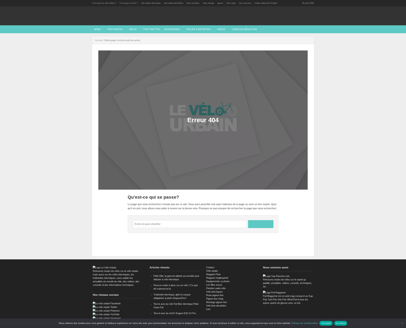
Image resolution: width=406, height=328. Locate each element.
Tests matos (115, 29)
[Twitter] (105, 307)
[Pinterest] (106, 310)
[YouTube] (106, 314)
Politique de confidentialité (304, 323)
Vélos (132, 29)
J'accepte (326, 323)
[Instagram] (107, 318)
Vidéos (221, 29)
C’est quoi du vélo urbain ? (104, 3)
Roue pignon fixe (214, 295)
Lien (208, 309)
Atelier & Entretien (198, 29)
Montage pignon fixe (216, 302)
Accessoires (172, 29)
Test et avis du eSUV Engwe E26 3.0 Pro (175, 313)
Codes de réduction (244, 29)
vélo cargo (231, 3)
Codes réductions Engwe (265, 3)
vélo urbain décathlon (173, 3)
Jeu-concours (245, 3)
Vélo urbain (212, 270)
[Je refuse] (402, 323)
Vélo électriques (214, 291)
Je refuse (341, 323)
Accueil (98, 40)
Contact (210, 267)
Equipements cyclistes (218, 281)
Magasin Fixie (213, 274)
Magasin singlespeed (217, 277)
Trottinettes (151, 29)
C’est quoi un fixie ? (129, 3)
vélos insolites (193, 3)
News (97, 29)
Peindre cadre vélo (216, 288)
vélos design (208, 3)
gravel (220, 3)
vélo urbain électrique (150, 3)
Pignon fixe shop (214, 298)
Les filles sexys (214, 284)
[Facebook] (107, 303)
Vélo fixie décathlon (216, 305)
